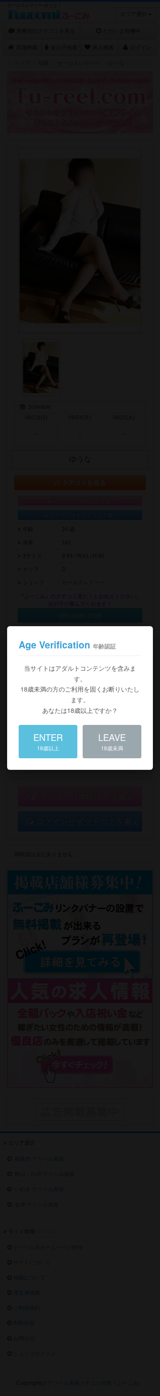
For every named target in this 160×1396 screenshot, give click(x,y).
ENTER (48, 741)
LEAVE (112, 741)
